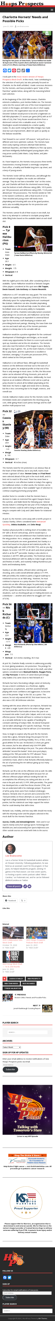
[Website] (25, 886)
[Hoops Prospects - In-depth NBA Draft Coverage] (27, 5)
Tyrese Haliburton (12, 988)
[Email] (29, 886)
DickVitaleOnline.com (40, 1166)
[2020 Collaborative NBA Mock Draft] (13, 933)
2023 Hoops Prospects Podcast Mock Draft (35, 941)
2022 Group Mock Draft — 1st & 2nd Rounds (12, 965)
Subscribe (10, 1069)
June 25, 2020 (8, 26)
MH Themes (42, 1318)
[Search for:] (27, 1032)
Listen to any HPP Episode (27, 1136)
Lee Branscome (23, 26)
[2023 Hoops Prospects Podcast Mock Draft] (36, 933)
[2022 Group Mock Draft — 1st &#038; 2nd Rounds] (13, 957)
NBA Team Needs (11, 983)
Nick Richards (29, 983)
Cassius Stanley (16, 979)
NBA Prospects (34, 979)
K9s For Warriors (24, 1224)
